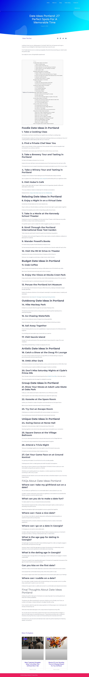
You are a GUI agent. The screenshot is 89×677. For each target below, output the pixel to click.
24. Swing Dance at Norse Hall (41, 105)
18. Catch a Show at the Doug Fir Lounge (44, 93)
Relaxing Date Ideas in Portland (40, 71)
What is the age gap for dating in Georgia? (44, 118)
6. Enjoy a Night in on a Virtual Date (42, 72)
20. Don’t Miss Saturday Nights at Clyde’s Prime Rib (46, 96)
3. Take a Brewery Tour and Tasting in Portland (45, 67)
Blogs (60, 2)
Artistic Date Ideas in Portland (40, 92)
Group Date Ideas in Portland (40, 98)
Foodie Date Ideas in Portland (40, 62)
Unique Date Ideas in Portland (40, 103)
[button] (57, 38)
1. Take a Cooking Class (40, 64)
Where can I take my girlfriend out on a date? (45, 112)
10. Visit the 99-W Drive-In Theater (42, 78)
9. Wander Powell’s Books (40, 77)
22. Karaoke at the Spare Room (42, 101)
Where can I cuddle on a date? (41, 122)
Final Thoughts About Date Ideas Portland (43, 123)
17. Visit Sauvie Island (39, 91)
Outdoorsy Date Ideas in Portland (41, 85)
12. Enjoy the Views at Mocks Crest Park (43, 82)
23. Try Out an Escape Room (41, 102)
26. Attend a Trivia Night (40, 108)
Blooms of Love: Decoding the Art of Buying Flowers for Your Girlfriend (56, 664)
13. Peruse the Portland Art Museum (43, 84)
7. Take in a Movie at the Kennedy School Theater (46, 74)
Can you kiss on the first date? (41, 120)
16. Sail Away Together (40, 89)
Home (48, 2)
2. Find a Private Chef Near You (41, 65)
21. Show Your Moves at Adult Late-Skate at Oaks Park (47, 99)
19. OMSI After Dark (39, 95)
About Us (54, 2)
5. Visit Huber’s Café (39, 69)
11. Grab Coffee (38, 81)
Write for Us (77, 8)
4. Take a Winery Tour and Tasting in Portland (45, 68)
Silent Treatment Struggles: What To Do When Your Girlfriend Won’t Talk (33, 664)
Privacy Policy (35, 675)
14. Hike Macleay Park (39, 86)
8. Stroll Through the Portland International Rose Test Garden (48, 75)
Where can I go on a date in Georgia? (43, 116)
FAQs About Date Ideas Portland (41, 110)
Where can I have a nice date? (41, 115)
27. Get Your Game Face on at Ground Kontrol (45, 109)
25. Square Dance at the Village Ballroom (44, 106)
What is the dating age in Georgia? (42, 119)
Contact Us (75, 2)
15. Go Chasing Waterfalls (40, 88)
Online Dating (67, 2)
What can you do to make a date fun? (43, 113)
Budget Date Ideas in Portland (40, 79)
